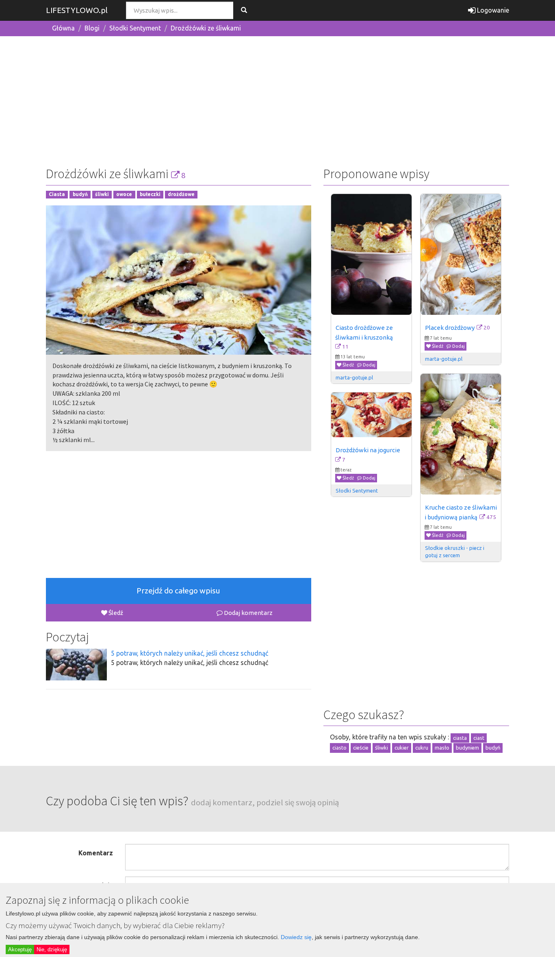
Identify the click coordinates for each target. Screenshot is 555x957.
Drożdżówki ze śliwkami (206, 28)
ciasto (339, 747)
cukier (402, 747)
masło (442, 747)
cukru (421, 747)
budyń (80, 194)
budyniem (467, 747)
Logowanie (492, 10)
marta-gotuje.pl (354, 377)
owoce (124, 194)
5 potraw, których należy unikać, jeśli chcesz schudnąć (189, 653)
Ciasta (57, 194)
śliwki (102, 194)
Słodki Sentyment (135, 28)
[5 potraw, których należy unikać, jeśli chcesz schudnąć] (76, 664)
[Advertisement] (277, 100)
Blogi (92, 28)
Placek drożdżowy (450, 327)
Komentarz (95, 853)
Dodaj (368, 364)
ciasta (460, 738)
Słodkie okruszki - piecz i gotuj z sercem (455, 551)
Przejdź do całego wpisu (178, 590)
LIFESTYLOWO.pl (77, 10)
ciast (478, 738)
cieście (361, 747)
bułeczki (150, 194)
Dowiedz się (296, 937)
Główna (63, 28)
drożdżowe (181, 194)
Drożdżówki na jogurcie (368, 450)
